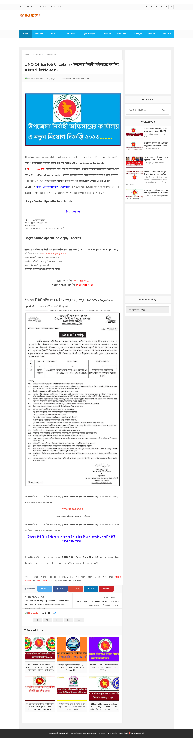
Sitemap (52, 7)
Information (40, 33)
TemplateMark (138, 733)
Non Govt (167, 33)
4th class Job (106, 33)
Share (61, 588)
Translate (26, 42)
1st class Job (56, 33)
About (21, 7)
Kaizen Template (98, 733)
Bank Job (152, 33)
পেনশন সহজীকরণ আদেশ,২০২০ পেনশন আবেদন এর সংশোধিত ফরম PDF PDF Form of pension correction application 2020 (156, 130)
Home (27, 33)
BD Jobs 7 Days (69, 733)
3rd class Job (89, 33)
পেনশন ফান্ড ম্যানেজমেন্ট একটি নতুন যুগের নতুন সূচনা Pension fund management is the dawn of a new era (156, 158)
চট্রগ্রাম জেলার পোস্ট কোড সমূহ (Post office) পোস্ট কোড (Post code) (156, 191)
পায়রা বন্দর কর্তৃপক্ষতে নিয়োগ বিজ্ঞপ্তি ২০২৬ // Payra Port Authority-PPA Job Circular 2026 (71, 668)
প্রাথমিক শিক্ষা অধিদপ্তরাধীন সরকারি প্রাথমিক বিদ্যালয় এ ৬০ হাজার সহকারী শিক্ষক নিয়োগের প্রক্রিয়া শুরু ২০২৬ (72, 707)
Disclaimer (43, 7)
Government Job (82, 78)
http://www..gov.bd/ (53, 253)
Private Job (137, 33)
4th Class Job (70, 78)
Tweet (45, 588)
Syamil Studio (111, 733)
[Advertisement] (122, 19)
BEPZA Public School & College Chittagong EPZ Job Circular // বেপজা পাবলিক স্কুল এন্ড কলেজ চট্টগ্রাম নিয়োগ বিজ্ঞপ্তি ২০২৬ (104, 707)
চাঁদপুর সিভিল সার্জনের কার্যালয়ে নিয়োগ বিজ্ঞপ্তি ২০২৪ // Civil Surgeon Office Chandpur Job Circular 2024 (39, 707)
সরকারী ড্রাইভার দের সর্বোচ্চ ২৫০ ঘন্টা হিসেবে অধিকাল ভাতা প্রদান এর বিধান (155, 173)
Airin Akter (48, 613)
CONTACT (61, 7)
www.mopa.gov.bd (73, 508)
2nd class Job (73, 33)
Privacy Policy (32, 7)
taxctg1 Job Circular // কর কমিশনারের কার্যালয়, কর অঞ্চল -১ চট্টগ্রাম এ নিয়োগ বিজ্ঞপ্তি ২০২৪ (104, 668)
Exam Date (121, 33)
